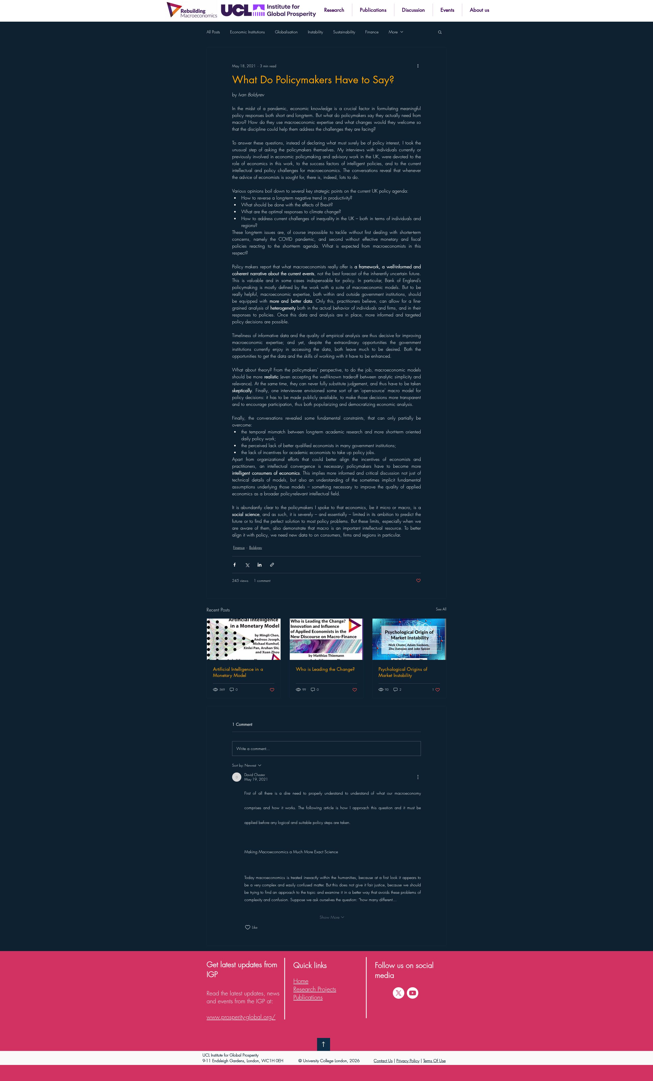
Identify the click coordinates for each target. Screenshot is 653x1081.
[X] (398, 993)
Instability (315, 32)
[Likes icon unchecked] (247, 927)
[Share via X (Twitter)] (247, 564)
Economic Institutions (247, 32)
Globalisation (286, 32)
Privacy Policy (407, 1060)
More (393, 32)
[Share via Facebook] (234, 564)
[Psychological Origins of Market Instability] (409, 639)
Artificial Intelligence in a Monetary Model (238, 672)
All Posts (213, 32)
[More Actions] (418, 777)
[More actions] (418, 66)
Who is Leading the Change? (325, 669)
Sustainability (344, 32)
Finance (372, 32)
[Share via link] (272, 564)
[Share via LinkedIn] (259, 564)
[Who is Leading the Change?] (326, 639)
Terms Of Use (434, 1060)
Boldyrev (255, 547)
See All (441, 609)
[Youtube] (412, 993)
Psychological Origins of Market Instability (403, 672)
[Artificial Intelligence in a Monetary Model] (244, 639)
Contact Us (383, 1060)
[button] (334, 10)
